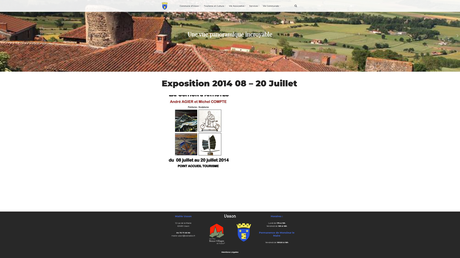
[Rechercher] (295, 6)
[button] (225, 5)
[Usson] (165, 6)
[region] (230, 36)
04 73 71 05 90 (183, 233)
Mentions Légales (230, 252)
